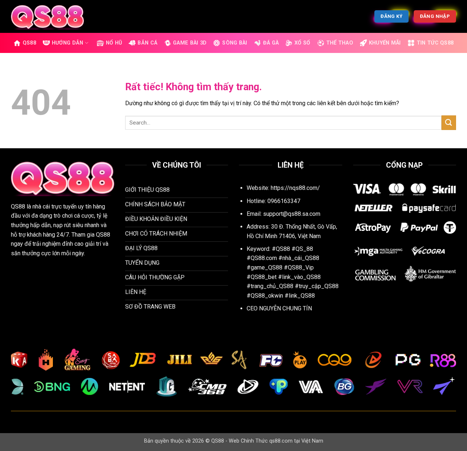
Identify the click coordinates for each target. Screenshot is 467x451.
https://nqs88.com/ (295, 187)
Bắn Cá (147, 43)
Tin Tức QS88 (435, 43)
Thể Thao (339, 43)
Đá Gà (271, 43)
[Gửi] (448, 122)
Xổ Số (302, 43)
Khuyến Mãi (385, 43)
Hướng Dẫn (68, 43)
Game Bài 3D (190, 43)
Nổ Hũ (114, 43)
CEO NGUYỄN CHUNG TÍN (279, 308)
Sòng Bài (234, 43)
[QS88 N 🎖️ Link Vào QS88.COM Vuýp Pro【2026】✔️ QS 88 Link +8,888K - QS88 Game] (47, 16)
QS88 (29, 43)
